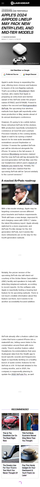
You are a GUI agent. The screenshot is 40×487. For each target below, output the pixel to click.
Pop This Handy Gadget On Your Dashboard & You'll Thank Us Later (28, 470)
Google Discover (31, 74)
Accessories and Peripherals (15, 11)
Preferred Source (12, 74)
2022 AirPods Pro (19, 374)
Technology (7, 9)
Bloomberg (23, 91)
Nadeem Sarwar (10, 37)
